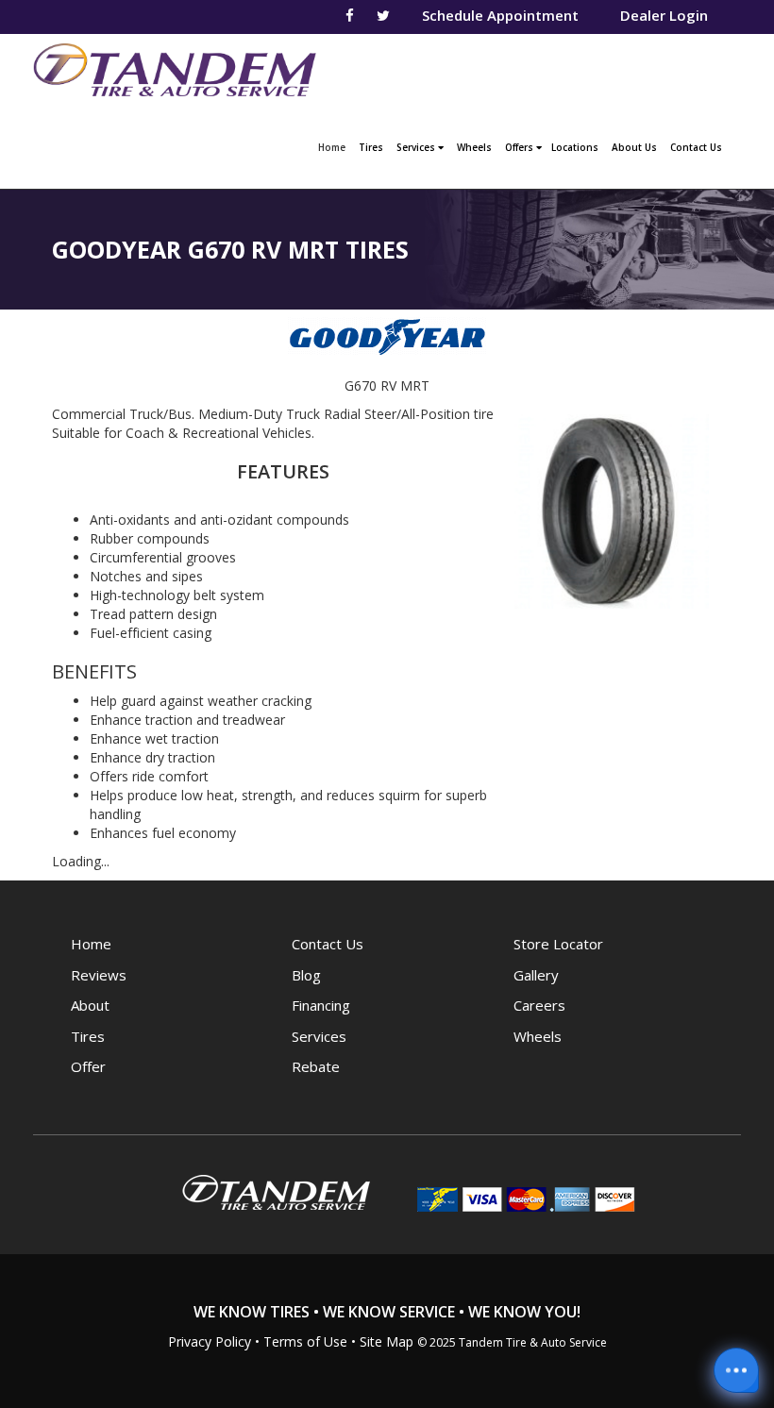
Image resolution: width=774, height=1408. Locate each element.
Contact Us (696, 147)
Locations (574, 147)
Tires (371, 147)
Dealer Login (664, 15)
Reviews (98, 974)
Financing (321, 1005)
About (90, 1005)
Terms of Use (305, 1341)
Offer (88, 1066)
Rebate (316, 1066)
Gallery (536, 974)
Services (417, 147)
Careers (539, 1005)
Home (334, 147)
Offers (520, 147)
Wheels (474, 147)
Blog (306, 974)
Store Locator (558, 943)
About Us (634, 147)
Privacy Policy (209, 1341)
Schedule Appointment (500, 15)
